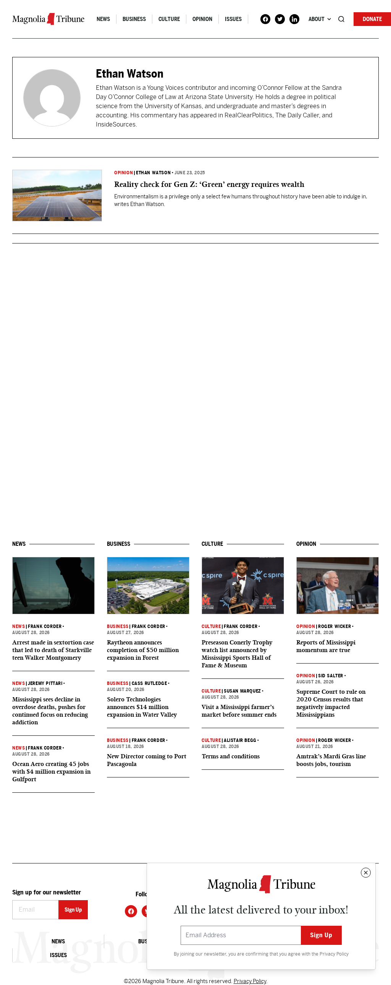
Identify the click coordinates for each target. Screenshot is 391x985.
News (103, 19)
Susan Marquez (242, 691)
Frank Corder (44, 626)
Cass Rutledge (149, 683)
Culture (169, 19)
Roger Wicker (334, 626)
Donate (372, 19)
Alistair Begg (240, 740)
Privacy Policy (334, 954)
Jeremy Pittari (45, 683)
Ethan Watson (153, 172)
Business (134, 19)
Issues (233, 19)
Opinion (202, 19)
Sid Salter (330, 675)
